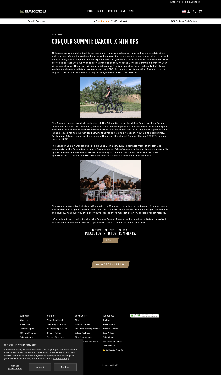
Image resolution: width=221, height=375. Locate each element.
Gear (122, 11)
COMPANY (24, 316)
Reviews (106, 320)
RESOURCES (108, 316)
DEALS (131, 11)
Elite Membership (83, 337)
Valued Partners (82, 333)
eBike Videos (109, 324)
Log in (110, 240)
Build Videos (108, 337)
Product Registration (57, 328)
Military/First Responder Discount (87, 342)
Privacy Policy (61, 358)
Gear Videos (108, 333)
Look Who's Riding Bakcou (87, 328)
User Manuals (109, 345)
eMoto (100, 11)
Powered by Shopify (110, 365)
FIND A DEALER (192, 2)
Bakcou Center (27, 337)
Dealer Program (27, 328)
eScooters (112, 11)
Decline (65, 367)
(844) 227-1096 (176, 2)
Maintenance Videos (112, 341)
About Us (24, 320)
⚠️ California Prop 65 (113, 350)
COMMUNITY (81, 316)
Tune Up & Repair (55, 320)
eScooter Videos (110, 328)
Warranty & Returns (56, 324)
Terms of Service (55, 337)
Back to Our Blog (112, 264)
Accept (40, 367)
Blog (77, 320)
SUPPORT (51, 316)
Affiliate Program (28, 333)
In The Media (26, 324)
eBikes (90, 11)
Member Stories (82, 324)
